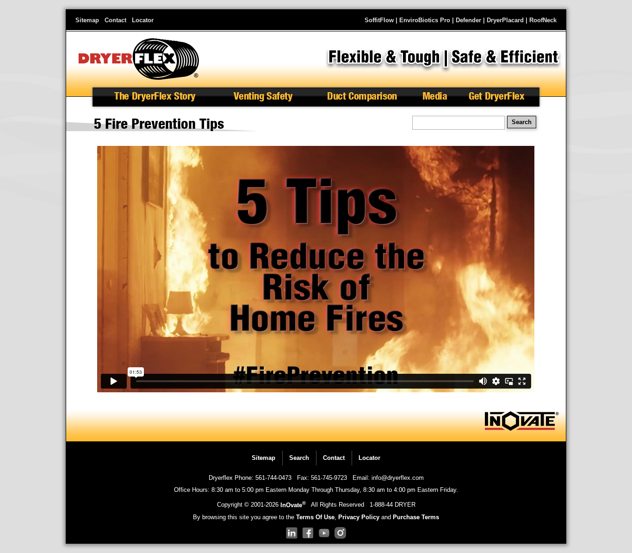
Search (299, 457)
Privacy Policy (358, 517)
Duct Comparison (362, 96)
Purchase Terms (416, 517)
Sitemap (87, 20)
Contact (115, 20)
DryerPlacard (505, 20)
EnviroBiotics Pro (424, 20)
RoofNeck (543, 20)
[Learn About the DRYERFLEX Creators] (522, 428)
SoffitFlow (379, 20)
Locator (143, 20)
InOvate (293, 505)
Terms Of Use (315, 517)
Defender (468, 20)
